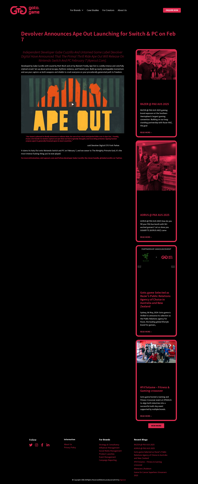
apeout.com (96, 60)
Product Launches (106, 454)
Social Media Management (110, 450)
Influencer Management (109, 447)
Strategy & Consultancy (109, 444)
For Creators (108, 10)
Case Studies (93, 10)
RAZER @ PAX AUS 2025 (154, 104)
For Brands (75, 10)
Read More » (146, 132)
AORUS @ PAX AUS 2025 (154, 215)
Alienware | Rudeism (142, 468)
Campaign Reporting (108, 460)
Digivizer (123, 480)
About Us (122, 10)
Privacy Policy (70, 447)
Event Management (107, 457)
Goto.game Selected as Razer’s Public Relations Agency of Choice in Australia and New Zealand (155, 299)
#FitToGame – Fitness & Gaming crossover (154, 389)
